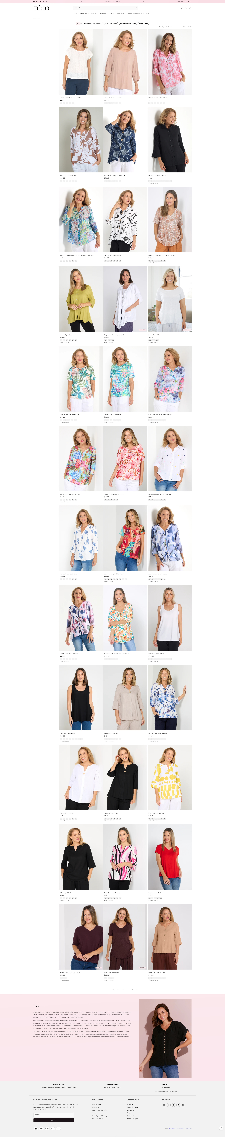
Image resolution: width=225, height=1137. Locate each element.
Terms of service (181, 1128)
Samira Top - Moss (66, 335)
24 (170, 180)
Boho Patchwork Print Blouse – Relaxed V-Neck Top (77, 255)
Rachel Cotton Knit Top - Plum (70, 972)
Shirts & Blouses (111, 23)
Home (34, 18)
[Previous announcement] (81, 1)
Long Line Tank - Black (67, 733)
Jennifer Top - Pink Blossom (69, 654)
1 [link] (113, 989)
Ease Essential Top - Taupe (113, 97)
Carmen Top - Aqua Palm (112, 414)
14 (66, 103)
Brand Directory (132, 1107)
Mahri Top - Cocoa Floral (68, 175)
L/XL (113, 340)
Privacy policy (189, 1128)
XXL (161, 898)
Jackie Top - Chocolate (111, 972)
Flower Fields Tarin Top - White (70, 97)
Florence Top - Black (111, 813)
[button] (190, 8)
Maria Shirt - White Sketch (113, 255)
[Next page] (137, 990)
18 (72, 103)
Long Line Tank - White (156, 654)
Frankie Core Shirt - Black (157, 175)
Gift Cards (130, 1110)
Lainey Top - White (154, 335)
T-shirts (99, 23)
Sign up (54, 1120)
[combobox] (105, 8)
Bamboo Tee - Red (154, 893)
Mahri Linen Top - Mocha (156, 972)
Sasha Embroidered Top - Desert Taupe (161, 255)
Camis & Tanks (87, 23)
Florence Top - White (67, 813)
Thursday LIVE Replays (100, 1116)
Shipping (95, 1113)
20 (120, 103)
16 (69, 103)
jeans (40, 1023)
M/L (109, 340)
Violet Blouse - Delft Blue (68, 574)
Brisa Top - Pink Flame (111, 893)
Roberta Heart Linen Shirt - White (159, 494)
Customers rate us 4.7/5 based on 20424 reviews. (117, 1136)
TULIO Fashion (172, 1128)
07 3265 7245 (166, 1087)
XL (157, 898)
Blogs (129, 1113)
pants (35, 1023)
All (78, 23)
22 (167, 180)
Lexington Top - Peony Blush (113, 494)
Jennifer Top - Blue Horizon (157, 574)
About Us (130, 1104)
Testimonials (131, 1116)
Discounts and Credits (99, 1110)
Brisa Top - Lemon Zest (156, 813)
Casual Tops (143, 23)
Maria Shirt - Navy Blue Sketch (114, 175)
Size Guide (95, 1107)
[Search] (136, 8)
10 (105, 103)
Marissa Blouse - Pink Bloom (158, 97)
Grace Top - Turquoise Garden (70, 494)
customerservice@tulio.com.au (166, 1091)
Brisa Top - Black (65, 893)
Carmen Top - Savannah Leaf (69, 414)
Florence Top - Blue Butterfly (158, 733)
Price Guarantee (97, 1119)
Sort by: (161, 27)
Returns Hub (96, 1104)
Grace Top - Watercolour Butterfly (159, 414)
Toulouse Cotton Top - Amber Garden (116, 654)
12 (108, 103)
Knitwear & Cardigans (128, 23)
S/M (105, 340)
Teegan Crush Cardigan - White (114, 335)
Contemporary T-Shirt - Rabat (114, 574)
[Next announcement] (143, 1)
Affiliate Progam (133, 1119)
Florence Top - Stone (111, 733)
